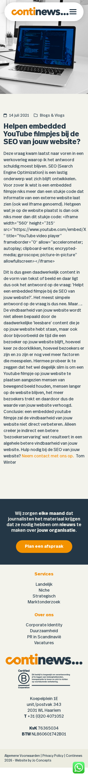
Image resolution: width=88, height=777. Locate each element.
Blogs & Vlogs (52, 115)
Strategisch (44, 596)
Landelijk (44, 584)
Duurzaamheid (44, 631)
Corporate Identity (44, 625)
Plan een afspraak (44, 546)
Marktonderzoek (44, 602)
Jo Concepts (41, 760)
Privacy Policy (52, 756)
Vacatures (44, 643)
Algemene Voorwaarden (22, 756)
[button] (76, 11)
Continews (74, 756)
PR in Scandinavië (44, 637)
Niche (44, 590)
